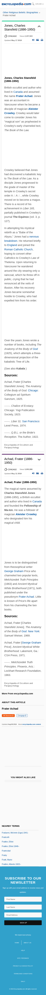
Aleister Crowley (26, 514)
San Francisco (30, 421)
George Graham (13, 571)
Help (23, 950)
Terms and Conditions (23, 973)
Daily (23, 981)
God (35, 348)
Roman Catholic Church (18, 249)
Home (17, 942)
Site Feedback (23, 958)
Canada (18, 91)
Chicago (33, 390)
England (12, 245)
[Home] (16, 3)
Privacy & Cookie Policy (23, 966)
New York (33, 631)
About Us (27, 942)
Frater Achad (24, 96)
